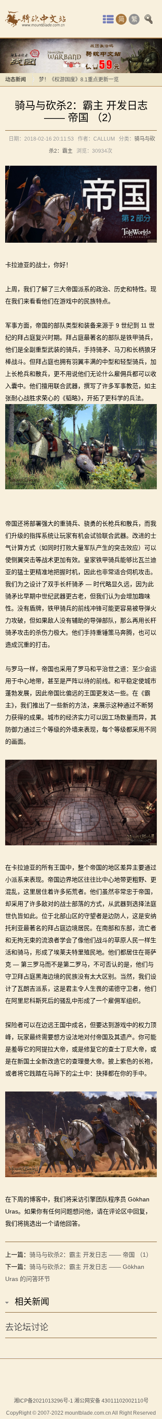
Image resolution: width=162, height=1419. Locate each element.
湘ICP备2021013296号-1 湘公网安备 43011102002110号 (81, 1401)
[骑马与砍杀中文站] (35, 19)
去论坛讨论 (26, 1327)
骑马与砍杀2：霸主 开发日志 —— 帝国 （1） (90, 1254)
